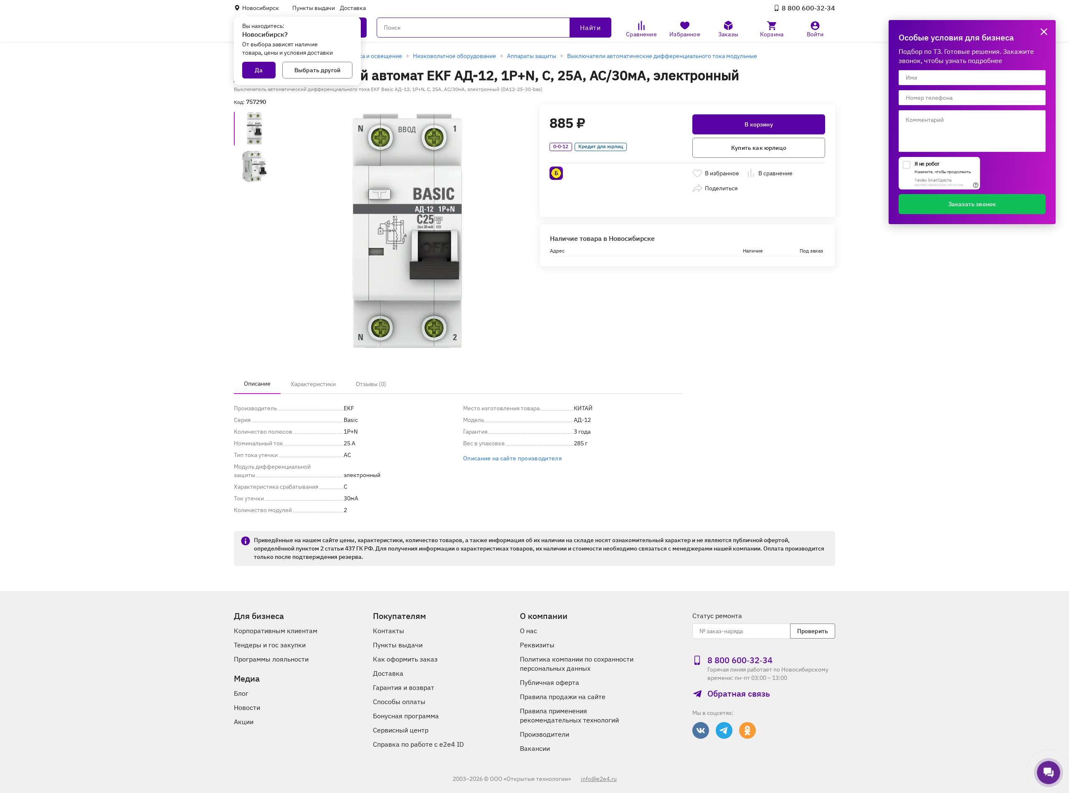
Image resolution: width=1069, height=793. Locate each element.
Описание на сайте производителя (512, 458)
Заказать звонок (972, 204)
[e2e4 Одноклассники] (747, 730)
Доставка (353, 8)
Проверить (812, 631)
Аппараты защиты (531, 56)
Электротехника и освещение (360, 56)
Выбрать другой (317, 70)
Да (259, 70)
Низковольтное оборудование (454, 56)
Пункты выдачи (313, 8)
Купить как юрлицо (758, 148)
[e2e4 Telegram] (724, 730)
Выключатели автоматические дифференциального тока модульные (662, 56)
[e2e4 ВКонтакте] (700, 730)
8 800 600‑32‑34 (808, 8)
